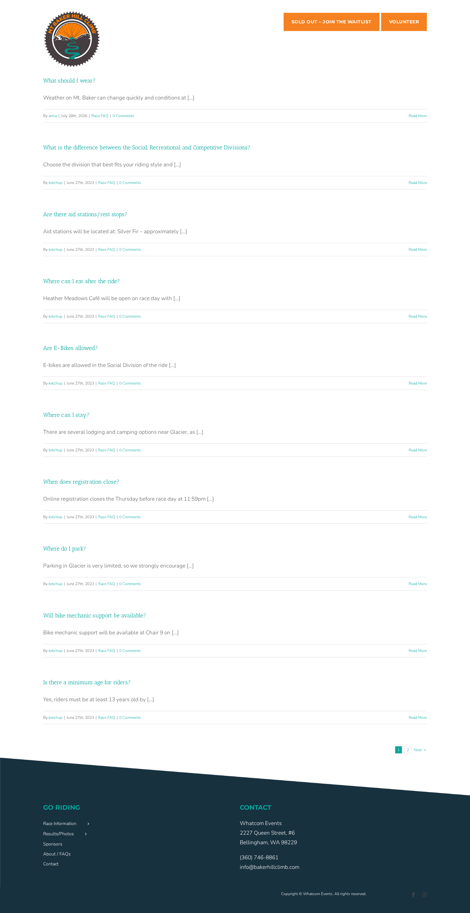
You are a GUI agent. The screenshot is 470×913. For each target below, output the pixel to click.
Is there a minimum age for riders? (87, 682)
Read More (418, 115)
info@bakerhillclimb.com (269, 867)
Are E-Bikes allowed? (70, 348)
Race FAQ (99, 115)
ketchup (55, 182)
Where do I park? (64, 548)
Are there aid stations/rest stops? (85, 214)
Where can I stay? (66, 414)
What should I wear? (69, 80)
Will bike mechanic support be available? (94, 615)
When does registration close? (81, 481)
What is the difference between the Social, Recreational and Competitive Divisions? (146, 147)
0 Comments (123, 115)
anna (53, 115)
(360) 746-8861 (259, 857)
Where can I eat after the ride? (81, 281)
